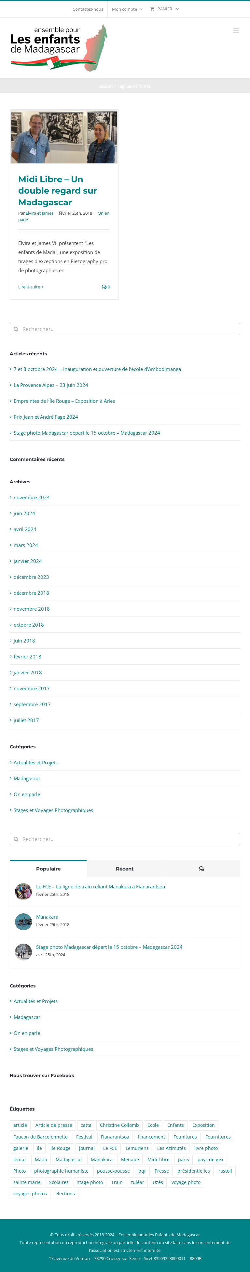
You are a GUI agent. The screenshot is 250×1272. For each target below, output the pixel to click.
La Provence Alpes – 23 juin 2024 (51, 385)
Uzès (158, 1182)
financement (151, 1137)
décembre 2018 (31, 593)
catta (86, 1125)
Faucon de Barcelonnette (40, 1137)
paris (183, 1160)
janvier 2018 (28, 672)
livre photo (206, 1148)
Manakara (47, 916)
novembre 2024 (32, 497)
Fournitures (218, 1137)
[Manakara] (23, 918)
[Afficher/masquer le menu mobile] (236, 30)
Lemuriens (137, 1148)
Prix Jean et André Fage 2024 (46, 416)
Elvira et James (39, 213)
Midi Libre (158, 1160)
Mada (41, 1160)
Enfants (175, 1125)
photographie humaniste (61, 1171)
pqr (142, 1171)
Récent (125, 869)
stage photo (90, 1182)
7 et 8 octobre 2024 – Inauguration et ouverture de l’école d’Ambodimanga (97, 369)
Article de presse (53, 1125)
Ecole (153, 1125)
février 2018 (27, 656)
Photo (19, 1171)
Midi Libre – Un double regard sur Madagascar (57, 190)
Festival (84, 1137)
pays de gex (210, 1160)
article (20, 1125)
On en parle (27, 794)
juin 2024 (24, 513)
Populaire (48, 869)
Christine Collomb (119, 1125)
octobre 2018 (29, 624)
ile (39, 1148)
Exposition (203, 1125)
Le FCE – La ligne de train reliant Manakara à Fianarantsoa (100, 886)
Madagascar (27, 778)
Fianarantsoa (115, 1137)
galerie (20, 1148)
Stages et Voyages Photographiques (53, 810)
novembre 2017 (32, 688)
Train (117, 1182)
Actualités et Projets (36, 762)
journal (87, 1148)
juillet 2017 (26, 720)
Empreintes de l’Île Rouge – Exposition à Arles (64, 401)
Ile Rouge (60, 1148)
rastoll (225, 1171)
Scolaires (59, 1182)
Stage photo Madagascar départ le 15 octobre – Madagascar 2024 (87, 432)
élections (65, 1194)
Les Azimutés (171, 1148)
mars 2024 (26, 545)
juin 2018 (24, 640)
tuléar (137, 1182)
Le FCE (110, 1148)
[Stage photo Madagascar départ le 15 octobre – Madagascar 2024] (23, 948)
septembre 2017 (32, 704)
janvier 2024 (28, 561)
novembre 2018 (32, 608)
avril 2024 (25, 529)
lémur (19, 1160)
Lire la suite (29, 287)
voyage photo (186, 1182)
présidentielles (193, 1171)
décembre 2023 (31, 577)
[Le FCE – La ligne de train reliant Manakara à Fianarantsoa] (23, 887)
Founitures (185, 1137)
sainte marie (27, 1182)
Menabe (130, 1160)
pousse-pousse (113, 1171)
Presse (162, 1171)
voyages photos (30, 1194)
